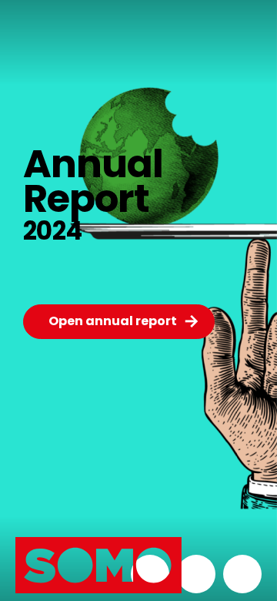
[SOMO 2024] (65, 578)
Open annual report (112, 321)
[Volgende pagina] (242, 574)
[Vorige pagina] (150, 574)
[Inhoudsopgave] (196, 574)
